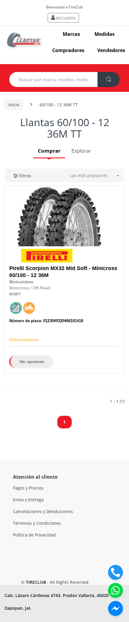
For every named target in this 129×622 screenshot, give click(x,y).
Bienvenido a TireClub (64, 7)
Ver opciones (32, 361)
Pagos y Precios (28, 488)
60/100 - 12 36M (63, 271)
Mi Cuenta (65, 18)
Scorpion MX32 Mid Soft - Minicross (71, 268)
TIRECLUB (36, 582)
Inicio (13, 104)
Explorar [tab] (81, 150)
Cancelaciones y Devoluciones (43, 511)
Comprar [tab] (49, 150)
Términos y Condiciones (37, 523)
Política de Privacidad (34, 535)
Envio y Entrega (28, 499)
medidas (104, 34)
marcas (71, 34)
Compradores (68, 50)
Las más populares (89, 175)
